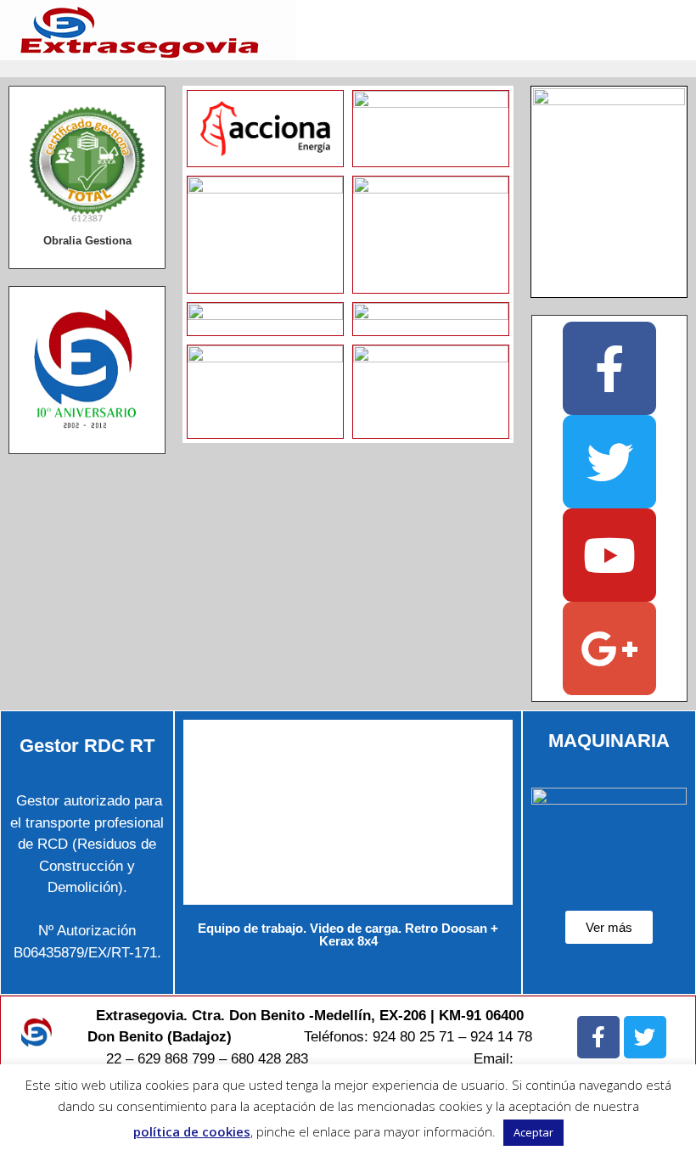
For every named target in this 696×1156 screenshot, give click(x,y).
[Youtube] (609, 555)
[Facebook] (609, 368)
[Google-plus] (609, 648)
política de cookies (191, 1131)
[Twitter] (609, 461)
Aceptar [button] (533, 1132)
